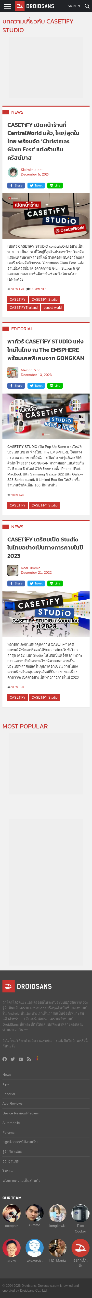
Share (18, 185)
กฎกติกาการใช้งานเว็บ (20, 1142)
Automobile (11, 1123)
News (17, 112)
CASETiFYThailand (24, 307)
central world (53, 307)
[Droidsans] (34, 6)
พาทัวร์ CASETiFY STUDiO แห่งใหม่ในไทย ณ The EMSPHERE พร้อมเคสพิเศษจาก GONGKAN (45, 349)
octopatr (11, 1226)
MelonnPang (30, 370)
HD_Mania (57, 1260)
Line (57, 185)
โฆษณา (8, 1171)
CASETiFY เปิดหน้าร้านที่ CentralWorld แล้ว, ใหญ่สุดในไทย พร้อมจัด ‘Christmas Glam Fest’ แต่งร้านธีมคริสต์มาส (43, 141)
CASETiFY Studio (44, 299)
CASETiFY (18, 299)
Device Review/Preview (20, 1113)
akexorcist (34, 1260)
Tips (5, 1084)
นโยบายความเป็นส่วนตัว (21, 1181)
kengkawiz (57, 1226)
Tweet (38, 185)
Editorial (22, 328)
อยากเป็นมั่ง (80, 1263)
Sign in (74, 6)
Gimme (34, 1225)
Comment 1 (38, 288)
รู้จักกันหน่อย (12, 1152)
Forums (8, 1132)
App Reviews (12, 1103)
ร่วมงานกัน (10, 1161)
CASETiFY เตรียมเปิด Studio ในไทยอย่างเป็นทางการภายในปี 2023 (45, 547)
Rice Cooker (80, 1228)
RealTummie (30, 568)
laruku (11, 1260)
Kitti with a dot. (32, 170)
